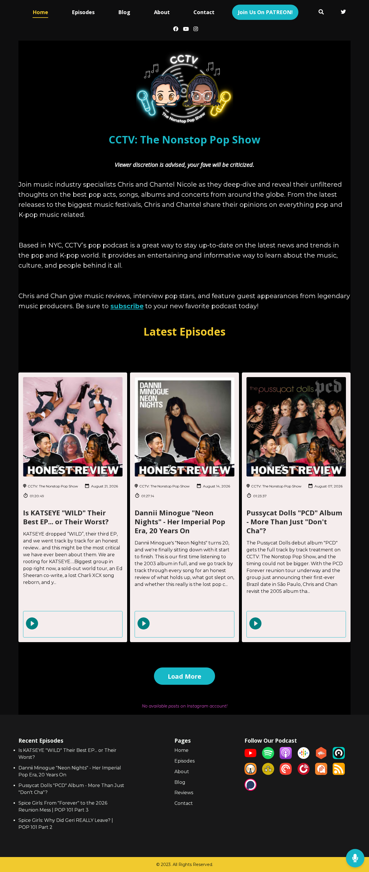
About (162, 12)
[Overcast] (250, 773)
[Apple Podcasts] (286, 757)
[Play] (32, 623)
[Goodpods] (268, 773)
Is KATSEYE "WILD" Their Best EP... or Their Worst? (66, 517)
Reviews (183, 792)
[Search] (321, 12)
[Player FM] (304, 773)
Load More (184, 676)
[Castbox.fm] (321, 757)
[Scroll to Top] (355, 835)
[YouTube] (250, 757)
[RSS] (339, 773)
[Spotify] (268, 757)
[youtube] (186, 29)
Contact (203, 12)
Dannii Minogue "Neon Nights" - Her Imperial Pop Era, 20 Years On (180, 521)
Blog (124, 12)
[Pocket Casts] (286, 773)
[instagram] (194, 29)
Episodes (83, 12)
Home (40, 12)
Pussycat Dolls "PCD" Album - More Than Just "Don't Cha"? (294, 521)
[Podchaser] (250, 789)
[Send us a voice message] (355, 858)
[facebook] (176, 29)
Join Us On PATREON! (265, 12)
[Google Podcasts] (304, 757)
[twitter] (343, 12)
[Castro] (339, 757)
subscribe (127, 306)
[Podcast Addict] (321, 773)
